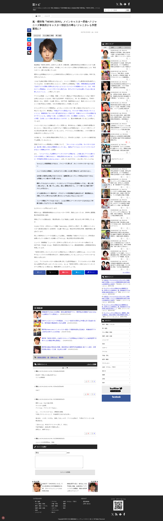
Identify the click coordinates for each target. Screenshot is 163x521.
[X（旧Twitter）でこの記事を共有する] (29, 35)
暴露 (103, 375)
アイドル (104, 351)
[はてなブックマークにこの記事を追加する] (29, 39)
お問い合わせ (86, 503)
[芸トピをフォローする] (117, 4)
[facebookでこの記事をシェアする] (29, 30)
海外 (103, 382)
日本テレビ (54, 357)
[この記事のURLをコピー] (29, 48)
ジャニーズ (47, 16)
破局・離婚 (105, 359)
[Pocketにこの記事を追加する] (29, 44)
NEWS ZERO (41, 357)
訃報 (103, 378)
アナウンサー (106, 363)
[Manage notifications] (3, 517)
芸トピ (36, 4)
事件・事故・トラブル (108, 324)
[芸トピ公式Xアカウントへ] (112, 514)
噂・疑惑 (58, 35)
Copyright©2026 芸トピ (81, 519)
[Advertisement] (49, 291)
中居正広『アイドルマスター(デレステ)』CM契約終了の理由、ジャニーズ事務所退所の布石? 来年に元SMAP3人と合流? (116, 282)
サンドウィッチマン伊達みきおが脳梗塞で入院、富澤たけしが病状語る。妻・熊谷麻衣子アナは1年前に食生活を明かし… (116, 290)
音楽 (103, 344)
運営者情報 (86, 501)
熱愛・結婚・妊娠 (107, 336)
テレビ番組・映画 (48, 35)
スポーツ (104, 347)
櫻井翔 (61, 357)
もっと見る (126, 272)
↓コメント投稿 (91, 364)
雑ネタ (104, 371)
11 (88, 394)
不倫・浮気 (105, 355)
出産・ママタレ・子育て (109, 367)
